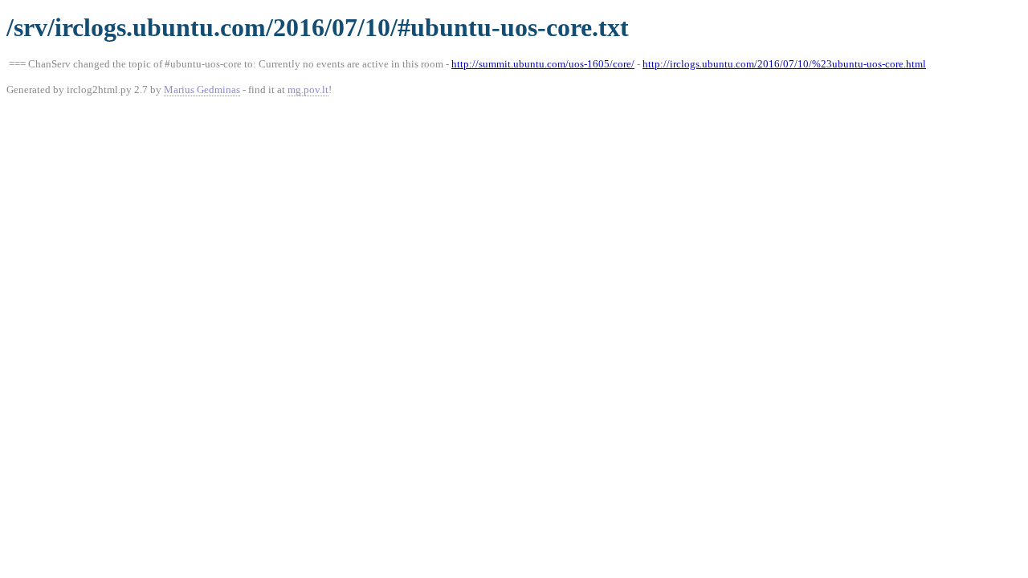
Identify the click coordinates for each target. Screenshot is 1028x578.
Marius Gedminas (202, 89)
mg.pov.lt (308, 89)
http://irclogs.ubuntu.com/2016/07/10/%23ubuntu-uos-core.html (784, 64)
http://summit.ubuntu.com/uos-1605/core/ (542, 64)
